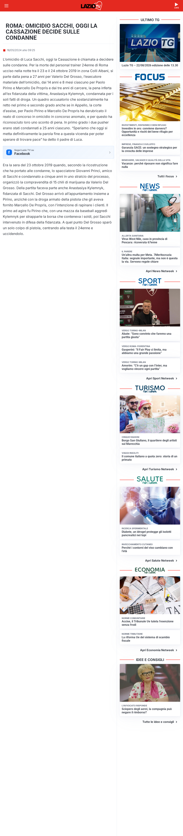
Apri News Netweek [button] (160, 271)
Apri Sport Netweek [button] (160, 378)
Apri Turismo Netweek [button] (158, 469)
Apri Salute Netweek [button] (159, 560)
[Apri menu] (6, 5)
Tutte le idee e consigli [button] (158, 722)
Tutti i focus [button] (165, 176)
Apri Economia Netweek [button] (157, 650)
